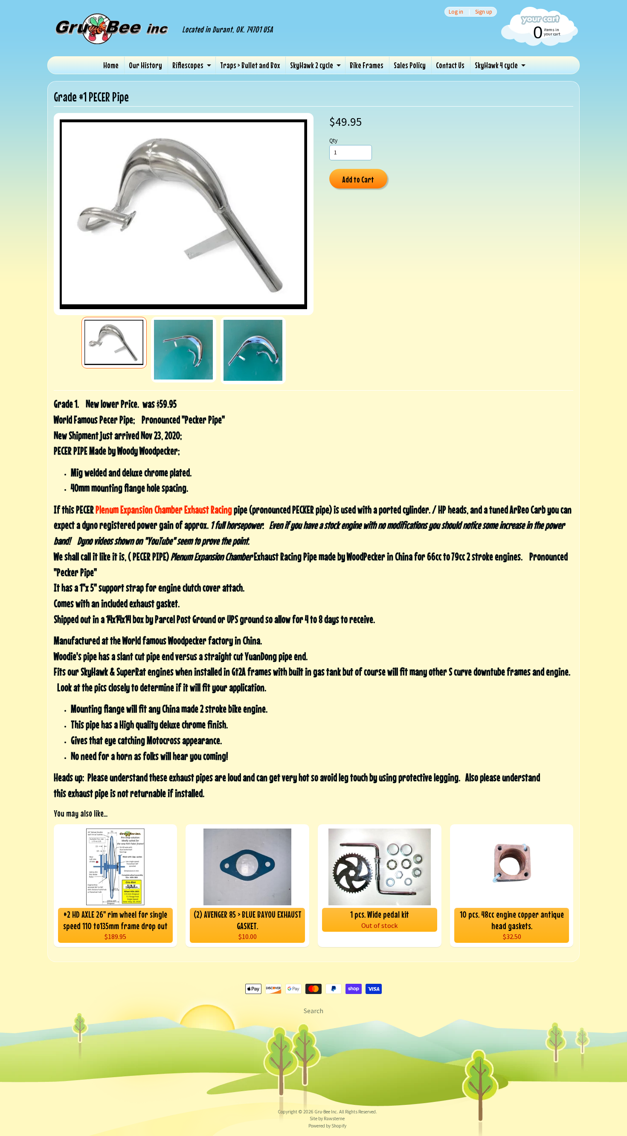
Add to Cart (358, 179)
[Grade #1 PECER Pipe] (114, 342)
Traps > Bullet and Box (250, 65)
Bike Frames (366, 65)
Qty (333, 140)
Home (111, 65)
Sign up (483, 11)
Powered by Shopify (327, 1126)
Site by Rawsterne (327, 1119)
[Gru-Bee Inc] (112, 37)
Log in (456, 11)
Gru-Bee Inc (325, 1112)
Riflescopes (187, 65)
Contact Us (450, 65)
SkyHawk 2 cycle (311, 65)
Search (313, 1010)
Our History (145, 65)
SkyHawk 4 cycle (496, 65)
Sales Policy (410, 65)
